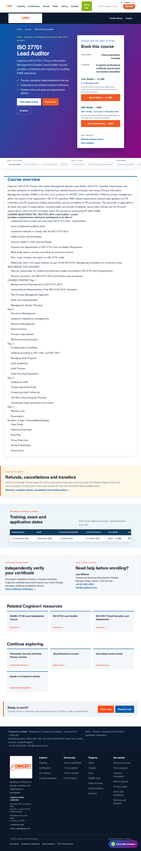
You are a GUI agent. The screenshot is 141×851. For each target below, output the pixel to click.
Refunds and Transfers (113, 731)
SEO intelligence (48, 844)
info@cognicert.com (86, 587)
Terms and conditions (118, 793)
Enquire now (124, 709)
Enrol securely (120, 767)
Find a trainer (70, 778)
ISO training (14, 844)
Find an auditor (71, 773)
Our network (45, 773)
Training (21, 6)
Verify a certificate (72, 762)
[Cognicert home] (9, 6)
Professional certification (30, 844)
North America (96, 783)
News (55, 6)
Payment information (118, 774)
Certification (34, 6)
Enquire (129, 18)
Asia (91, 773)
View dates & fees (29, 101)
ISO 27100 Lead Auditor (65, 621)
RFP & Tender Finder (66, 844)
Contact (75, 6)
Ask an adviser (120, 781)
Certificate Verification (96, 735)
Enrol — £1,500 (114, 538)
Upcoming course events (109, 659)
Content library (116, 18)
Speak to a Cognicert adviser (25, 682)
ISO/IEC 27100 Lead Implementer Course (27, 621)
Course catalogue (48, 778)
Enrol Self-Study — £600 (100, 123)
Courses (28, 29)
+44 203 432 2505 (17, 824)
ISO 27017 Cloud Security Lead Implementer (112, 621)
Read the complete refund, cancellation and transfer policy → (37, 489)
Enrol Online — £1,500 (100, 97)
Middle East (94, 778)
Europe (92, 767)
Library (64, 6)
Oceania (93, 793)
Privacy (96, 731)
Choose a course (121, 762)
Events (46, 6)
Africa (91, 762)
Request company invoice (92, 139)
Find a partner (71, 767)
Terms (88, 731)
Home (19, 29)
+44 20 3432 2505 (84, 584)
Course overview (15, 164)
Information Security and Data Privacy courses (25, 659)
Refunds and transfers (119, 801)
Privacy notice (120, 786)
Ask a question (87, 142)
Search (129, 6)
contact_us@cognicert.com (20, 828)
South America (96, 788)
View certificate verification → (20, 589)
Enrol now (86, 6)
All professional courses (66, 659)
